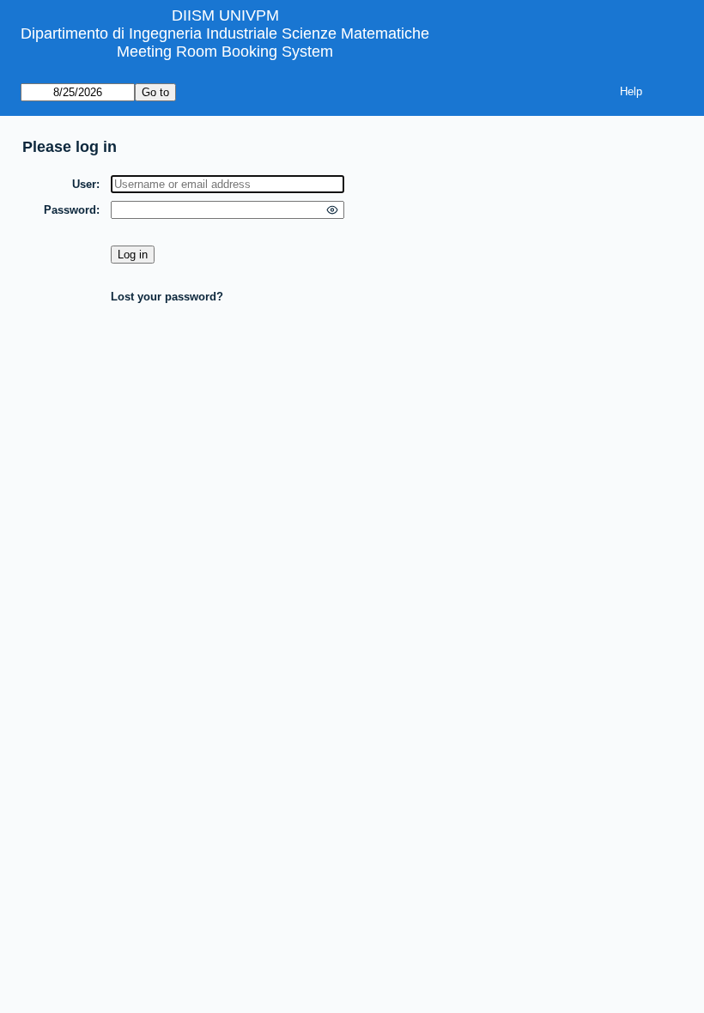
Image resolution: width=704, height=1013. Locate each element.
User (84, 184)
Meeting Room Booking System (225, 51)
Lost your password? (167, 296)
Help (631, 91)
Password (70, 209)
